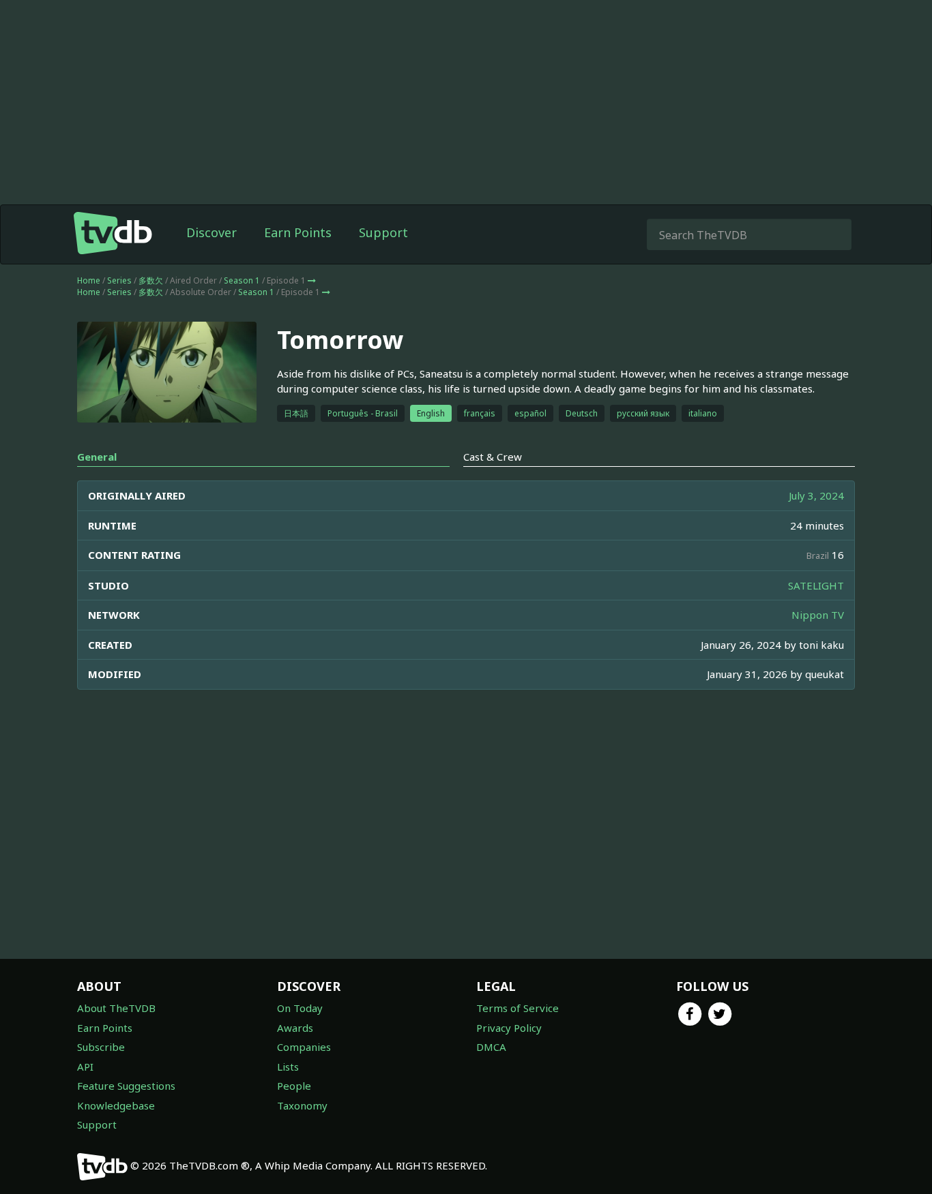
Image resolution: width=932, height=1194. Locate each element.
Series (119, 280)
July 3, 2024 (816, 495)
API (85, 1066)
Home (88, 280)
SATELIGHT (816, 585)
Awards (295, 1028)
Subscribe (101, 1047)
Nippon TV (817, 615)
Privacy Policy (509, 1028)
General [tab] (97, 456)
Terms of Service (517, 1008)
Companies (304, 1047)
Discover (211, 232)
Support (383, 232)
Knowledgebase (116, 1105)
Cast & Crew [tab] (492, 456)
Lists (288, 1066)
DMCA (491, 1047)
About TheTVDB (116, 1008)
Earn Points (298, 232)
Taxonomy (302, 1105)
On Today (300, 1008)
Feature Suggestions (126, 1085)
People (294, 1085)
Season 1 (242, 280)
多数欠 (151, 280)
